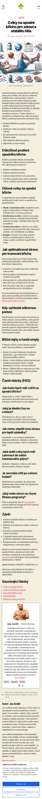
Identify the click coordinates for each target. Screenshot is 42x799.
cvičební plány (18, 692)
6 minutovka (29, 502)
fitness (7, 695)
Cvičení (21, 17)
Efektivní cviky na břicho (14, 599)
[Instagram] (22, 686)
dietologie (34, 692)
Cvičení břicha (9, 596)
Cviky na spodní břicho (13, 587)
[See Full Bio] (26, 677)
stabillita (24, 695)
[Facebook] (19, 686)
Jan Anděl (18, 36)
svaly (30, 695)
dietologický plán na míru (13, 301)
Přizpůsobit (21, 789)
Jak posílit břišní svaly (12, 593)
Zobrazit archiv (9, 761)
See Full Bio (20, 678)
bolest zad (8, 692)
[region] (21, 780)
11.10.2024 (30, 36)
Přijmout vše (21, 784)
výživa (35, 695)
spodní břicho (15, 695)
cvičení (26, 692)
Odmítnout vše (21, 795)
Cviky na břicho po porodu (14, 590)
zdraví (7, 697)
